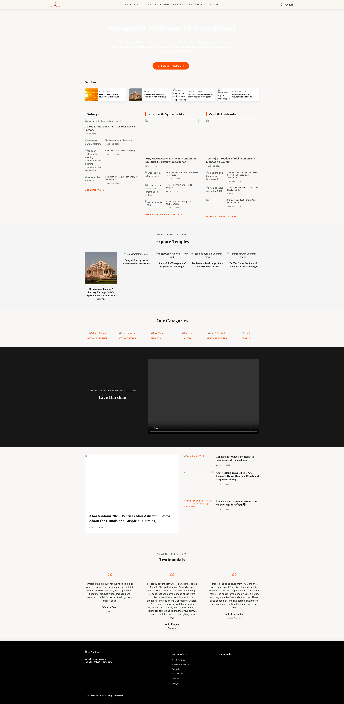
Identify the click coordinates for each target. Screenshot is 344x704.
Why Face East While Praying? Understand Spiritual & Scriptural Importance (109, 95)
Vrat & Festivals (133, 4)
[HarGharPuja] (55, 4)
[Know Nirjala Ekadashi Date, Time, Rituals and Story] (215, 189)
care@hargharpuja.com (95, 659)
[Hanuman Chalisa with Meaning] (94, 160)
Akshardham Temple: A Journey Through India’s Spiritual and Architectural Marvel (155, 95)
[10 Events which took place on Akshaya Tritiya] (154, 203)
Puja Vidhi (178, 4)
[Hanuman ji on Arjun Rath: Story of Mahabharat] (94, 178)
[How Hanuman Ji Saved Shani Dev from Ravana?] (154, 174)
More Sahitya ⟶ (94, 190)
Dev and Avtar (195, 4)
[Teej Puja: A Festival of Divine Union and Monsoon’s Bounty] (232, 136)
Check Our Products (171, 66)
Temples (175, 678)
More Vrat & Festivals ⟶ (221, 216)
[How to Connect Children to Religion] (154, 190)
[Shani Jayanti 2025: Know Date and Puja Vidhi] (215, 204)
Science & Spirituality (157, 4)
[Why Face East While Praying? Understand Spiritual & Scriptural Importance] (172, 136)
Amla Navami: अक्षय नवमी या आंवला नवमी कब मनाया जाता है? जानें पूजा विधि (200, 95)
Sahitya (214, 4)
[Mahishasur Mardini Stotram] (94, 142)
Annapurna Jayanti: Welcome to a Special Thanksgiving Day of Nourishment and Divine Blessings (243, 95)
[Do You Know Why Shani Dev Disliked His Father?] (103, 121)
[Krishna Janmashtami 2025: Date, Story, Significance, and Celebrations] (215, 175)
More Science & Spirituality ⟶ (163, 215)
